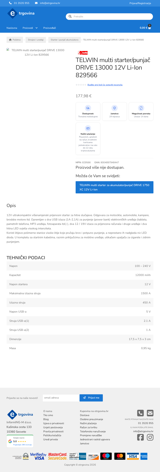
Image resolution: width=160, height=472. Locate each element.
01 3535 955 (20, 3)
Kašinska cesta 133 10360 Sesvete (19, 429)
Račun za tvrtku (88, 427)
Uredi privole (50, 439)
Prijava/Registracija (140, 3)
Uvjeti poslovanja (53, 427)
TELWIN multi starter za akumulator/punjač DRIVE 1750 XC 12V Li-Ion (114, 187)
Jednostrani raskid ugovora (95, 439)
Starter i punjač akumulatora (64, 39)
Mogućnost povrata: (141, 113)
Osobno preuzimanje (91, 419)
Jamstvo (84, 443)
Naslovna (12, 28)
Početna (16, 39)
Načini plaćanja (88, 423)
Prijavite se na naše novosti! (22, 398)
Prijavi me (92, 397)
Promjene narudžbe (91, 435)
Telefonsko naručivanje (93, 431)
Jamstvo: (115, 113)
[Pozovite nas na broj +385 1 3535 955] (140, 413)
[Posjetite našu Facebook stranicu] (140, 438)
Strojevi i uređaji (35, 39)
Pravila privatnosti (53, 431)
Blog (46, 419)
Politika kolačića (52, 435)
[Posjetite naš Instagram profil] (150, 438)
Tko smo (48, 415)
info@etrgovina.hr (50, 3)
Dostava (84, 415)
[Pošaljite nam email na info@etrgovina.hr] (150, 413)
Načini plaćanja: (88, 134)
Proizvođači (49, 28)
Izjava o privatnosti (53, 423)
